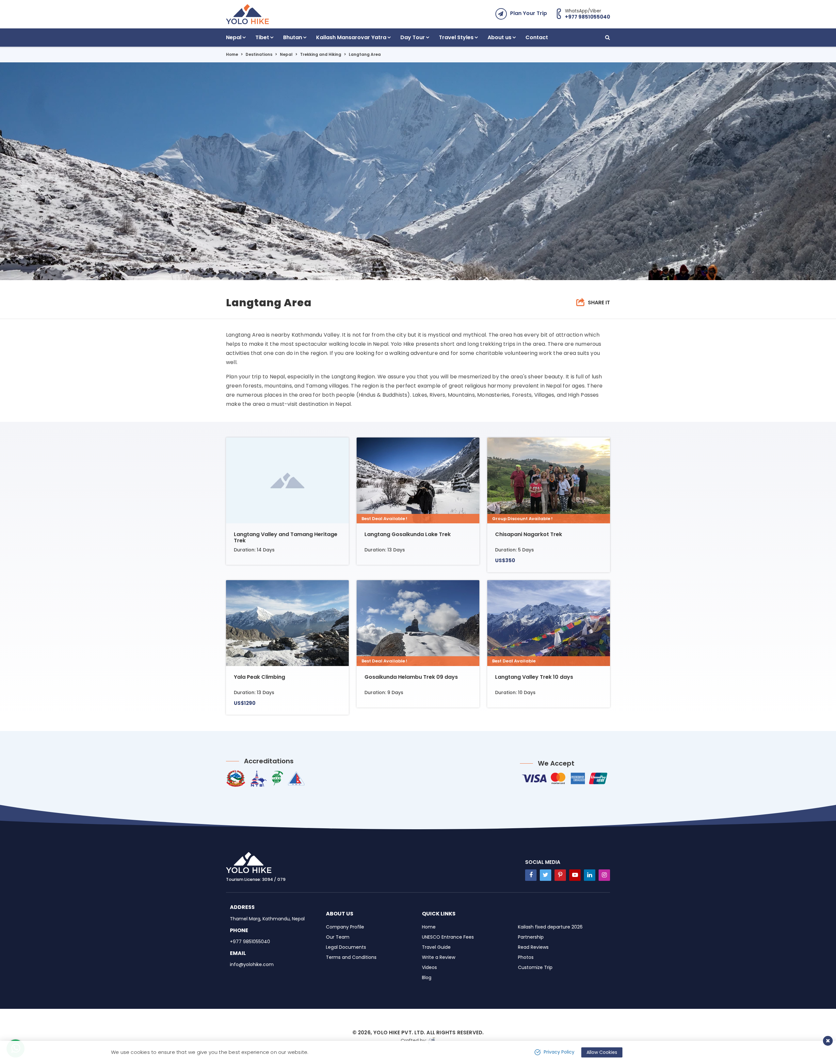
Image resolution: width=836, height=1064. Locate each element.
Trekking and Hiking (320, 54)
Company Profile (345, 927)
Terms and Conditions (351, 957)
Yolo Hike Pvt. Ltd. (399, 1032)
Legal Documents (346, 947)
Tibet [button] (262, 37)
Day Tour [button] (412, 37)
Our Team (337, 937)
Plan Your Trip (528, 13)
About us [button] (499, 37)
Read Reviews (533, 947)
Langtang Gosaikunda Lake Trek (407, 534)
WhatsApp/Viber (587, 14)
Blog (426, 977)
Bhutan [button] (292, 37)
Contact (536, 37)
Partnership (531, 937)
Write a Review (438, 957)
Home (232, 54)
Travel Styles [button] (456, 37)
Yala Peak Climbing (259, 677)
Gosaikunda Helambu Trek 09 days (411, 677)
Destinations (259, 54)
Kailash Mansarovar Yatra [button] (351, 37)
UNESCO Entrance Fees (448, 937)
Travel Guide (436, 947)
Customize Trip (535, 967)
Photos (526, 957)
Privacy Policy (559, 1052)
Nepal (286, 54)
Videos (429, 967)
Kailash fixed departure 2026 (550, 927)
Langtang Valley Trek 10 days (534, 677)
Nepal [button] (233, 37)
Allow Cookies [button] (602, 1052)
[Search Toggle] (607, 37)
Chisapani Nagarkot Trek (528, 534)
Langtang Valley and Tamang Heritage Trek (285, 537)
